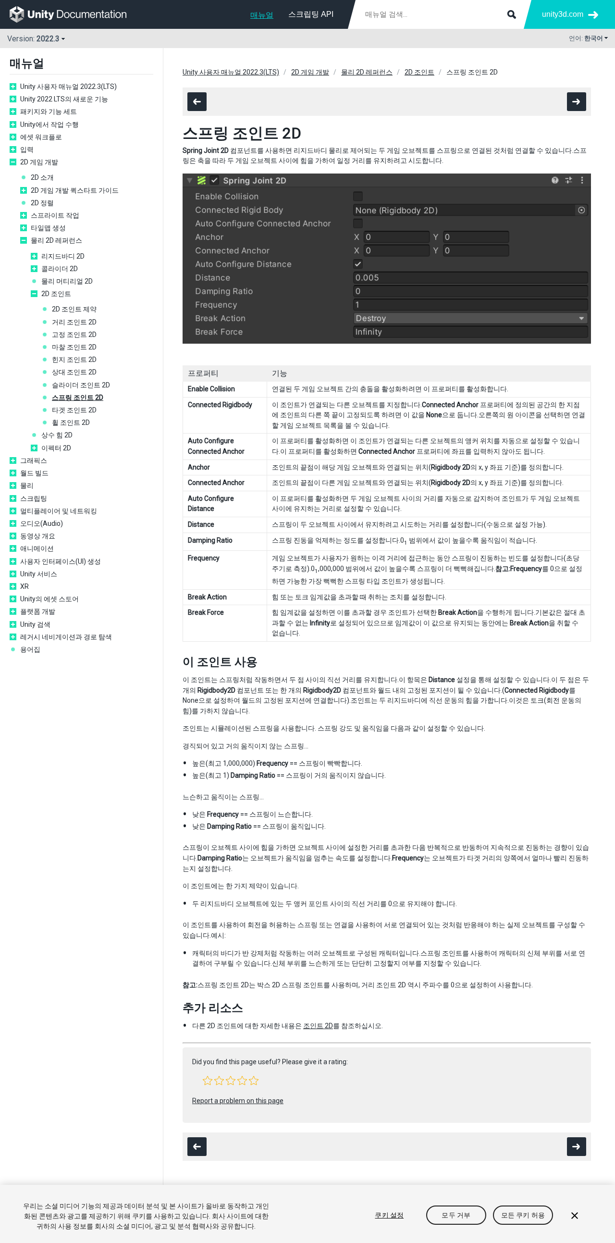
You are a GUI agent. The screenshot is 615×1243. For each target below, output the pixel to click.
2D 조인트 (56, 294)
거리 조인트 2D (74, 322)
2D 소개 (42, 177)
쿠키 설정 (389, 1215)
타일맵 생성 (48, 228)
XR (24, 586)
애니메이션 (37, 548)
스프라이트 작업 (55, 215)
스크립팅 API (310, 14)
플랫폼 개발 (37, 611)
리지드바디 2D (63, 256)
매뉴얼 (261, 15)
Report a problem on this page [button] (237, 1101)
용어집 (30, 649)
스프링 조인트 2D (77, 397)
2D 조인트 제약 (74, 309)
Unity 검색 (35, 624)
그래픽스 (33, 460)
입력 (27, 149)
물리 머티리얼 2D (67, 281)
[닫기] (574, 1215)
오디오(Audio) (41, 523)
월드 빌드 (34, 473)
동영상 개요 (37, 536)
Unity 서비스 (38, 574)
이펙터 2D (56, 448)
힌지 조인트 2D (74, 359)
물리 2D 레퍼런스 (56, 240)
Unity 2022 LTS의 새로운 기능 (64, 99)
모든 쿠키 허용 (523, 1215)
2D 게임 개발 (39, 162)
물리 (27, 485)
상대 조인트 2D (74, 372)
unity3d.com (562, 14)
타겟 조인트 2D (74, 410)
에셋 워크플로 (41, 137)
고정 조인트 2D (74, 334)
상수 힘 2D (57, 435)
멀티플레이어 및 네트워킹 (58, 511)
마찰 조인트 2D (74, 347)
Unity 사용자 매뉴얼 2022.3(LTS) (68, 86)
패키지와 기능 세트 (48, 111)
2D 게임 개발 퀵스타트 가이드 (75, 190)
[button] (207, 1080)
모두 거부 (456, 1215)
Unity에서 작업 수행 (49, 124)
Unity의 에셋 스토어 (49, 599)
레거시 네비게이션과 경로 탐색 (66, 637)
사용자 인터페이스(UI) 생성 (60, 561)
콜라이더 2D (59, 269)
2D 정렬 (42, 203)
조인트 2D (318, 1026)
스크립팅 (33, 498)
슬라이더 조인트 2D (81, 385)
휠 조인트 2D (71, 422)
